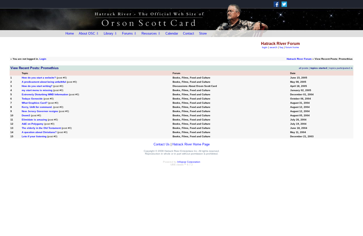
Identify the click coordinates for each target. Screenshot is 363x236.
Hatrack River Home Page (191, 144)
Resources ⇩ (151, 33)
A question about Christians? (39, 132)
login (264, 47)
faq (281, 47)
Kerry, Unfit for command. (37, 107)
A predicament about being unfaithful (44, 81)
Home (69, 33)
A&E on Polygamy (32, 123)
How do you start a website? (39, 77)
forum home (292, 47)
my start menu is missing (37, 90)
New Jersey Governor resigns (40, 111)
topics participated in (341, 68)
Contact (188, 33)
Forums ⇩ (129, 33)
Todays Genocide (32, 98)
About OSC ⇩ (89, 33)
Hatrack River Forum (299, 59)
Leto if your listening (34, 136)
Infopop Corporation (188, 161)
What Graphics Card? (34, 102)
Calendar (171, 33)
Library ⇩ (110, 33)
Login (43, 59)
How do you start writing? (37, 86)
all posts (303, 68)
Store (203, 33)
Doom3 (26, 115)
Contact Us (162, 144)
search (273, 47)
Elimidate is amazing (34, 119)
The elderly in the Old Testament (41, 128)
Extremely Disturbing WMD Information (45, 94)
